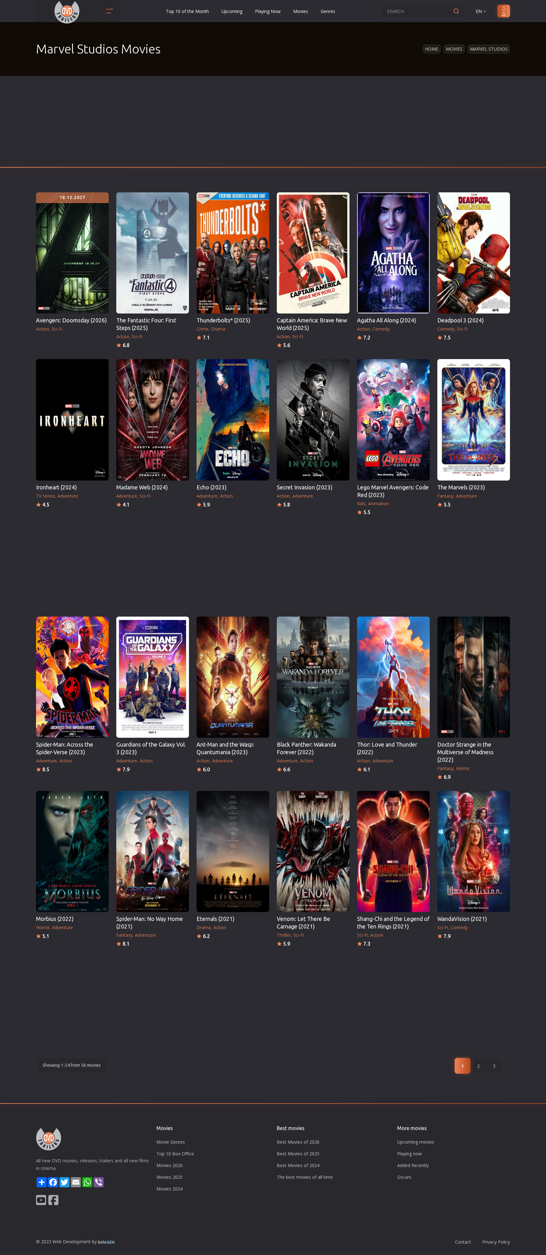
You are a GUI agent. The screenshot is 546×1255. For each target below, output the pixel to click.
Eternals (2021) (215, 919)
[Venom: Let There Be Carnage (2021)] (313, 851)
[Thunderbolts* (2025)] (233, 253)
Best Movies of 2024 (298, 1165)
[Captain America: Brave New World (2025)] (313, 253)
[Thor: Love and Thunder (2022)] (393, 677)
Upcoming (231, 11)
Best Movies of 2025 (298, 1154)
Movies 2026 (169, 1165)
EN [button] (479, 11)
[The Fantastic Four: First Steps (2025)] (152, 253)
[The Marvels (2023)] (473, 419)
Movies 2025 (169, 1177)
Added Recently (413, 1165)
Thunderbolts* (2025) (223, 320)
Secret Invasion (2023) (304, 487)
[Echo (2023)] (233, 419)
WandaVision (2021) (462, 919)
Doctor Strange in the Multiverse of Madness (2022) (465, 752)
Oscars (404, 1177)
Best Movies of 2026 (298, 1142)
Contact (463, 1242)
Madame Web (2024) (142, 487)
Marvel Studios (489, 49)
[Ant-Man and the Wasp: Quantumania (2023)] (233, 677)
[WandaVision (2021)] (473, 851)
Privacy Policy (496, 1242)
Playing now (409, 1154)
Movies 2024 (169, 1189)
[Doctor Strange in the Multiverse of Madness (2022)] (473, 677)
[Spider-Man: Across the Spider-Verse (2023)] (72, 677)
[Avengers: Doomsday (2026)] (72, 253)
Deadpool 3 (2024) (460, 320)
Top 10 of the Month (187, 11)
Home (431, 49)
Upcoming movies (415, 1142)
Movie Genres (170, 1142)
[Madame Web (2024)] (152, 419)
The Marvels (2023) (461, 487)
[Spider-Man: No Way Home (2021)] (152, 851)
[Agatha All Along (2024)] (393, 253)
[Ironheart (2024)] (72, 419)
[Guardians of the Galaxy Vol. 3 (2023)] (152, 677)
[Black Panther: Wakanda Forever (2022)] (313, 677)
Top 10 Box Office (175, 1154)
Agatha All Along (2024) (386, 320)
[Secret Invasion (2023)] (313, 419)
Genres (328, 11)
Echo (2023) (212, 487)
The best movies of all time (305, 1177)
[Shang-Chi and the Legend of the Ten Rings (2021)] (393, 851)
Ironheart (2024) (56, 487)
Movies (300, 11)
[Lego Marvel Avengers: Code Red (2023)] (393, 419)
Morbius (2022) (55, 919)
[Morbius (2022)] (72, 851)
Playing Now (268, 11)
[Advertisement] (273, 123)
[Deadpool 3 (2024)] (473, 253)
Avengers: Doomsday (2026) (71, 320)
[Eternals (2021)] (233, 851)
